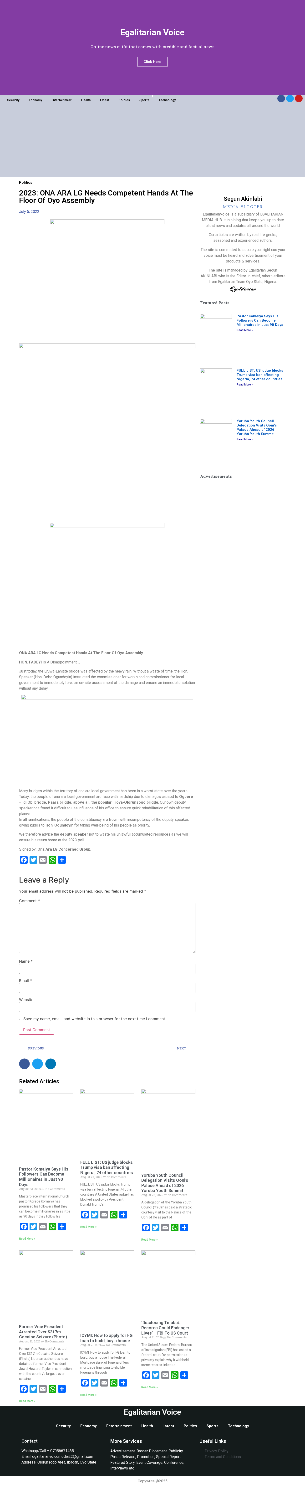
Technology (167, 100)
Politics (124, 100)
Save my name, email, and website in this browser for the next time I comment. (94, 1019)
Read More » (27, 1238)
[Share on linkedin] (50, 1063)
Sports (144, 100)
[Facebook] (281, 98)
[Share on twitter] (37, 1063)
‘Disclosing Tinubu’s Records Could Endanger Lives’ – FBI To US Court (165, 1327)
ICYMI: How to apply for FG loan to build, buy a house (106, 1338)
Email (25, 980)
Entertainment (61, 100)
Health (86, 100)
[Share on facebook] (24, 1063)
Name (26, 961)
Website (26, 1000)
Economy (35, 100)
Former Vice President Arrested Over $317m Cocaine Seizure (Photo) (43, 1331)
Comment (29, 901)
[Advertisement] (152, 143)
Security (13, 100)
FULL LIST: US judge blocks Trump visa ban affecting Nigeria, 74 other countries (106, 1167)
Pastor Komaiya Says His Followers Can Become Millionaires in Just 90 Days (43, 1176)
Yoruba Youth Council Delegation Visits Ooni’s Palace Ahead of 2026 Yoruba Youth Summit (164, 1183)
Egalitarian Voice (152, 1412)
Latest (104, 100)
